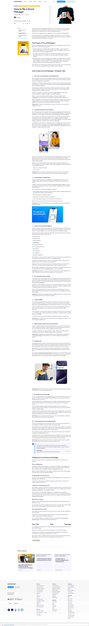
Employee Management (23, 6)
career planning (57, 92)
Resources (40, 1)
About (35, 1)
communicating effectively (43, 304)
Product (25, 1)
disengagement (35, 97)
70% (65, 48)
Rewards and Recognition (35, 6)
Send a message (10, 594)
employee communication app (56, 124)
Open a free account (61, 1)
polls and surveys (59, 156)
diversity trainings (38, 335)
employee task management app (45, 352)
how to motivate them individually (63, 84)
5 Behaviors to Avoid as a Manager (22, 36)
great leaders (49, 396)
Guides (16, 6)
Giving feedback (36, 242)
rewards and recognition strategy (58, 184)
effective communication (56, 111)
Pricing (45, 1)
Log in (54, 1)
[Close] (87, 624)
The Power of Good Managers (21, 30)
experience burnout (49, 268)
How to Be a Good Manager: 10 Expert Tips (22, 33)
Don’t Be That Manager (23, 38)
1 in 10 (43, 426)
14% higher (56, 179)
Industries (30, 1)
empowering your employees (37, 496)
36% (46, 469)
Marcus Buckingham (57, 164)
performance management (40, 282)
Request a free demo (70, 1)
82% (66, 61)
